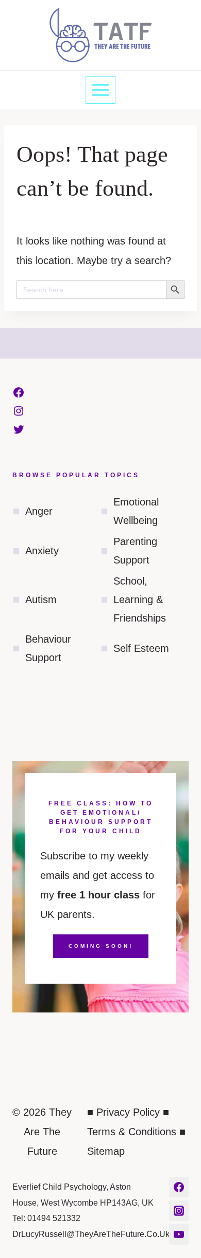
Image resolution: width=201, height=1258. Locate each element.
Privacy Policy (128, 1112)
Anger (39, 511)
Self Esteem (141, 648)
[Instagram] (179, 1210)
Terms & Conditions (131, 1131)
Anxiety (42, 550)
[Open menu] (101, 89)
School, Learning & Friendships (139, 599)
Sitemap (106, 1151)
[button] (193, 12)
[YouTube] (179, 1234)
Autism (41, 599)
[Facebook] (179, 1187)
